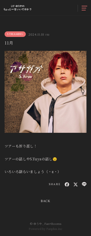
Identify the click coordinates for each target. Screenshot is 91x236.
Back (45, 201)
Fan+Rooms (52, 224)
